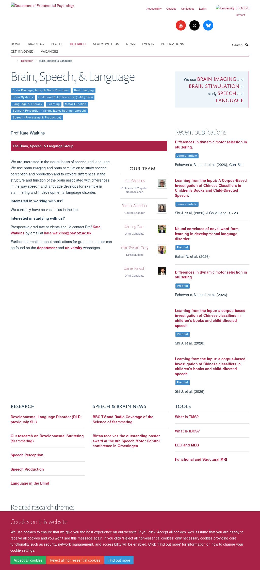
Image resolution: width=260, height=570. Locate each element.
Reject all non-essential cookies (75, 560)
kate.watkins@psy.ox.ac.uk (67, 232)
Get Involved (22, 51)
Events (148, 43)
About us (36, 43)
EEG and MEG (187, 444)
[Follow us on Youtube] (181, 25)
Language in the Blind (30, 483)
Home (16, 43)
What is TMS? (187, 416)
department (47, 247)
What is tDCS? (187, 430)
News (130, 43)
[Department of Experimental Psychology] (42, 3)
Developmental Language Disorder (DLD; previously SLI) (46, 419)
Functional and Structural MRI (201, 459)
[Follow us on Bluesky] (208, 25)
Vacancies (49, 51)
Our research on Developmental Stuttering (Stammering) (47, 438)
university (73, 247)
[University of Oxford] (228, 8)
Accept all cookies (28, 560)
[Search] (246, 44)
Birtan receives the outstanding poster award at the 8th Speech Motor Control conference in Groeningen (126, 440)
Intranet (240, 15)
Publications (172, 43)
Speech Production (27, 469)
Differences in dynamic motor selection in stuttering (211, 274)
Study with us (106, 43)
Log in (202, 8)
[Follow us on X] (195, 25)
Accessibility (154, 8)
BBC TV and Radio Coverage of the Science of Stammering (123, 419)
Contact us (187, 8)
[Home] (15, 61)
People (56, 43)
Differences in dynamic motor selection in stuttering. (211, 144)
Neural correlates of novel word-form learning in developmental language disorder (206, 233)
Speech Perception (27, 454)
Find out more (119, 560)
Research (78, 43)
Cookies (171, 8)
